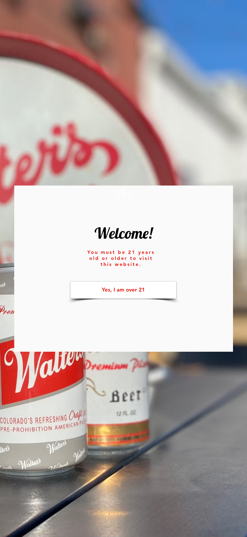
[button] (123, 290)
